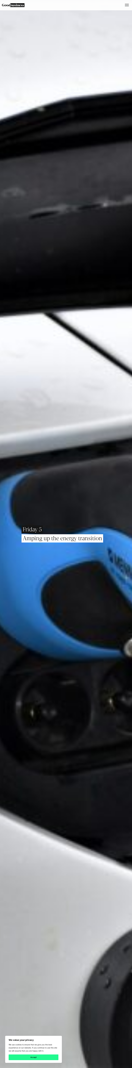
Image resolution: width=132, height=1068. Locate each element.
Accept (33, 1057)
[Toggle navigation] (126, 5)
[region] (33, 1049)
